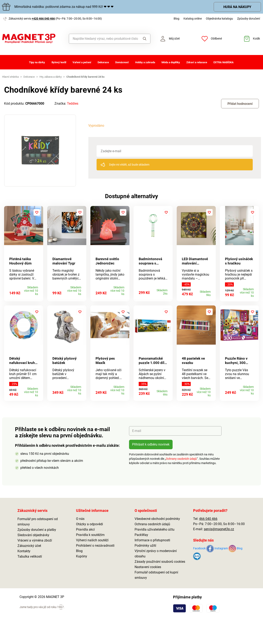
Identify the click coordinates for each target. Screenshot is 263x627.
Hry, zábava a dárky (50, 76)
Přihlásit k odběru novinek (151, 444)
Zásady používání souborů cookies (160, 562)
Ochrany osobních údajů (181, 458)
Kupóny (81, 556)
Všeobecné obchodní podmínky (157, 519)
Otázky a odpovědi (89, 524)
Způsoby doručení (248, 18)
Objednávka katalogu (219, 18)
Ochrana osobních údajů (152, 524)
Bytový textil (59, 62)
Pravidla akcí (85, 529)
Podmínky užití (145, 545)
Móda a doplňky (170, 62)
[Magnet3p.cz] (33, 38)
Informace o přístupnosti (152, 540)
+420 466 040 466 (43, 18)
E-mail (136, 431)
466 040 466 (208, 519)
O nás (80, 519)
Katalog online (192, 18)
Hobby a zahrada (145, 62)
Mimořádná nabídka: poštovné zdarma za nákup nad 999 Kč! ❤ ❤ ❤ (63, 7)
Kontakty (23, 551)
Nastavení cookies (148, 567)
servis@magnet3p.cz (219, 529)
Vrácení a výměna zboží (34, 540)
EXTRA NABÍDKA (223, 62)
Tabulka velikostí (29, 556)
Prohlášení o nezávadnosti (95, 545)
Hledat (144, 38)
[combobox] (103, 38)
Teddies (72, 103)
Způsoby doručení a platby (36, 530)
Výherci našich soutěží (92, 540)
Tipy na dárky (37, 62)
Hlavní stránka (10, 76)
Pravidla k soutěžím (90, 535)
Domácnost (122, 62)
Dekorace (103, 62)
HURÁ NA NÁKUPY (237, 7)
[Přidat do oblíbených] (36, 212)
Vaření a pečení (82, 62)
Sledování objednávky (33, 535)
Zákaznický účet (29, 546)
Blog (176, 18)
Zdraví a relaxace (196, 62)
